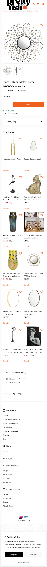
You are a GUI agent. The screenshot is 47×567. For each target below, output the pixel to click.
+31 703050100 (21, 379)
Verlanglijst (6, 478)
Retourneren (7, 498)
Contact (5, 494)
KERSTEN (22, 91)
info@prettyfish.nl (15, 382)
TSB (29, 520)
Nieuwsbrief (7, 482)
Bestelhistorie (7, 474)
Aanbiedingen (7, 459)
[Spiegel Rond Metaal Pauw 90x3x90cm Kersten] (23, 63)
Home (5, 11)
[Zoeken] (43, 4)
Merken (5, 451)
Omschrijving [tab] (10, 122)
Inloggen (6, 471)
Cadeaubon (6, 455)
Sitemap (5, 502)
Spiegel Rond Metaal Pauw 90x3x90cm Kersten (24, 11)
